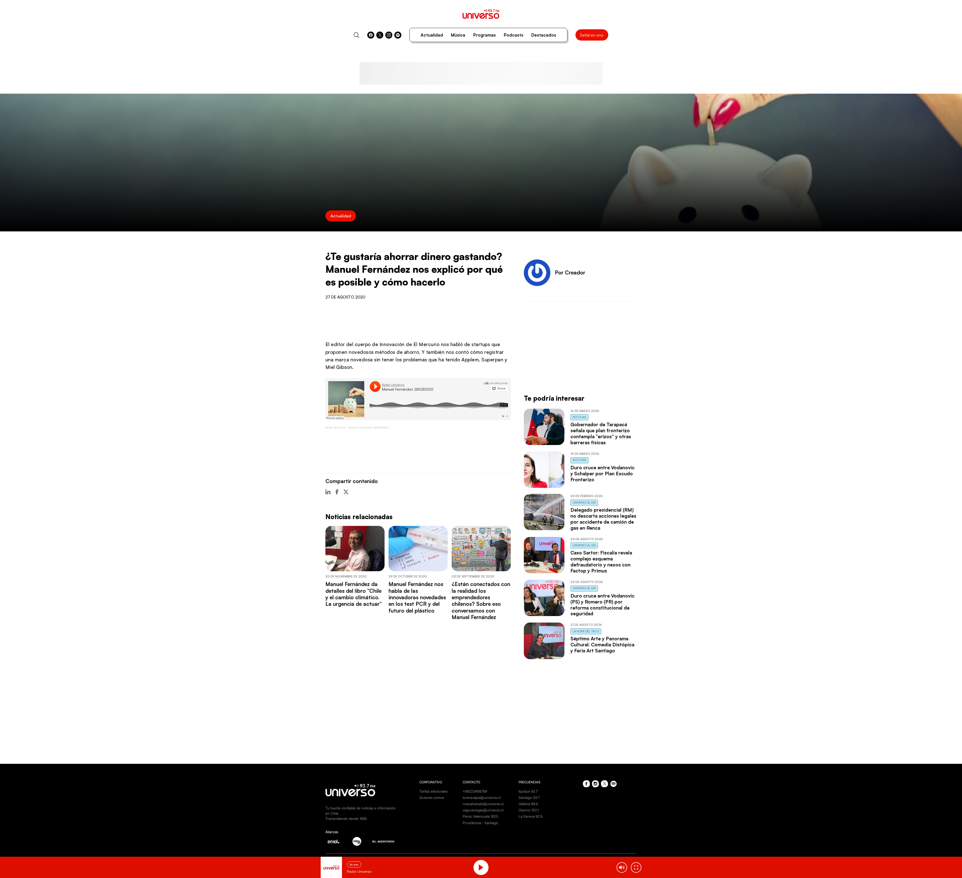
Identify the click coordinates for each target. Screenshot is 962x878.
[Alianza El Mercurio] (383, 841)
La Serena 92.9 (530, 816)
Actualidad (432, 35)
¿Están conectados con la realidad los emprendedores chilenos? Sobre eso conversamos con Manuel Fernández (481, 600)
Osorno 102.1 (529, 810)
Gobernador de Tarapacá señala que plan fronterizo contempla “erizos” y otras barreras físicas (600, 433)
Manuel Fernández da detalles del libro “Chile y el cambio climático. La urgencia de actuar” (353, 594)
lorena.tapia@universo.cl (482, 797)
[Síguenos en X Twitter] (379, 35)
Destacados (543, 35)
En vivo (354, 864)
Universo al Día (584, 502)
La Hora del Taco (586, 631)
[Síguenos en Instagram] (388, 35)
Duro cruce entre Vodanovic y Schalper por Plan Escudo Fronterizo (602, 474)
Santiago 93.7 (529, 797)
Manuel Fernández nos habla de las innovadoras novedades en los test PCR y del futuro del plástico (417, 597)
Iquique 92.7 (528, 791)
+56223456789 (475, 791)
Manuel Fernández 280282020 (368, 427)
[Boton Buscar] (356, 35)
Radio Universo (335, 427)
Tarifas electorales (433, 791)
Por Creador (570, 272)
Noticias (579, 417)
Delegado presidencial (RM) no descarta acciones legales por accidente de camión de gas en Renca (603, 519)
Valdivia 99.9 (528, 804)
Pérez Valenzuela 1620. (481, 816)
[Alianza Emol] (333, 841)
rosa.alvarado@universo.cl (483, 804)
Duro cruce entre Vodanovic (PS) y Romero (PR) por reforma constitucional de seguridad (602, 605)
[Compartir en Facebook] (336, 491)
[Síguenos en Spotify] (397, 35)
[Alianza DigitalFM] (356, 841)
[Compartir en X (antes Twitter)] (345, 491)
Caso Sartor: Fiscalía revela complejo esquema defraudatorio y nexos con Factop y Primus (601, 562)
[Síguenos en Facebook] (370, 35)
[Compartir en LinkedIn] (327, 491)
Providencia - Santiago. (481, 823)
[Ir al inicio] (480, 14)
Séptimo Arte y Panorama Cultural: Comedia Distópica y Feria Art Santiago (602, 645)
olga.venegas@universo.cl (483, 810)
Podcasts (513, 35)
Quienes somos (431, 797)
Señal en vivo (592, 35)
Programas (484, 35)
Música (458, 35)
